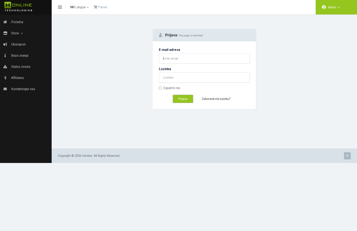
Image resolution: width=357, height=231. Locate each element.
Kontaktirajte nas (22, 89)
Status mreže (20, 67)
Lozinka (165, 69)
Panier (102, 7)
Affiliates (17, 78)
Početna (16, 22)
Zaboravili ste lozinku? (216, 99)
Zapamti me (171, 88)
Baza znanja (19, 55)
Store (15, 33)
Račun (333, 7)
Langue (80, 7)
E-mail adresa (169, 50)
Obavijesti (18, 44)
